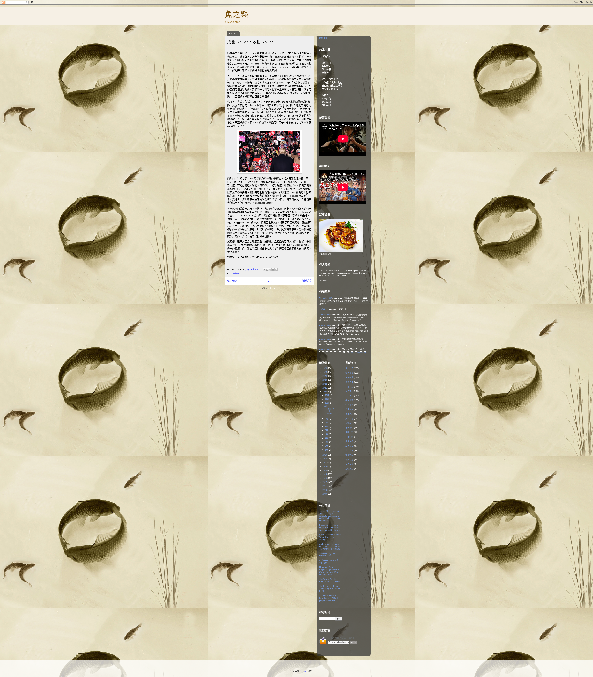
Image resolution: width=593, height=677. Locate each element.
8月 (327, 422)
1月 (327, 450)
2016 (324, 466)
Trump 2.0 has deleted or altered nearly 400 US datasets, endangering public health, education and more (330, 516)
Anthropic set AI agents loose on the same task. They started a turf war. (330, 546)
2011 (324, 486)
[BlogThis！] (267, 269)
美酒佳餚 (349, 464)
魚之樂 (236, 14)
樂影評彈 (349, 441)
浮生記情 (349, 427)
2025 (324, 372)
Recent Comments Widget (358, 352)
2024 (324, 376)
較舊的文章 (306, 281)
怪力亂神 (349, 405)
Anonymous (324, 314)
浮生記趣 (349, 409)
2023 (324, 380)
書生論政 (237, 274)
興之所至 (349, 446)
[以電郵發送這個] (264, 269)
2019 (324, 455)
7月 (327, 426)
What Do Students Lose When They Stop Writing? (330, 537)
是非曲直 (349, 368)
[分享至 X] (270, 269)
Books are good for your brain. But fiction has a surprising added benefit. (330, 527)
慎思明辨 (349, 373)
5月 (327, 434)
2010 (324, 490)
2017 (324, 462)
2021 (324, 388)
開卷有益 (349, 391)
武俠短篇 (349, 469)
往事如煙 (349, 437)
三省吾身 (349, 386)
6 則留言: (255, 270)
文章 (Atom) (272, 288)
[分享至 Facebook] (273, 269)
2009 (324, 494)
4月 (327, 438)
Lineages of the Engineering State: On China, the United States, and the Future (330, 571)
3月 (327, 442)
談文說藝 (349, 455)
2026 (324, 368)
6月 (327, 430)
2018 (324, 459)
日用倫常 (349, 377)
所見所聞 (349, 450)
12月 (327, 395)
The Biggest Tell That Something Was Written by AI (329, 588)
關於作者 (323, 38)
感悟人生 (349, 382)
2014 (324, 474)
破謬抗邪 (349, 423)
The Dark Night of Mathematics (327, 554)
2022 (324, 384)
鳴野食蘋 (349, 459)
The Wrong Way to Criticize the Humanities (330, 580)
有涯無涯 (349, 396)
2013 (324, 478)
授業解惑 (349, 400)
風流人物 (349, 418)
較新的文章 (232, 281)
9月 (327, 418)
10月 (327, 403)
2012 (324, 482)
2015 (324, 470)
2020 (324, 392)
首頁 (269, 281)
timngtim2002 (325, 298)
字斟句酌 (349, 432)
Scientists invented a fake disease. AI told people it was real (328, 597)
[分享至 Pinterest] (276, 269)
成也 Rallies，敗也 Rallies (250, 42)
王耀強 (322, 309)
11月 (327, 399)
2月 (327, 446)
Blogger (305, 671)
